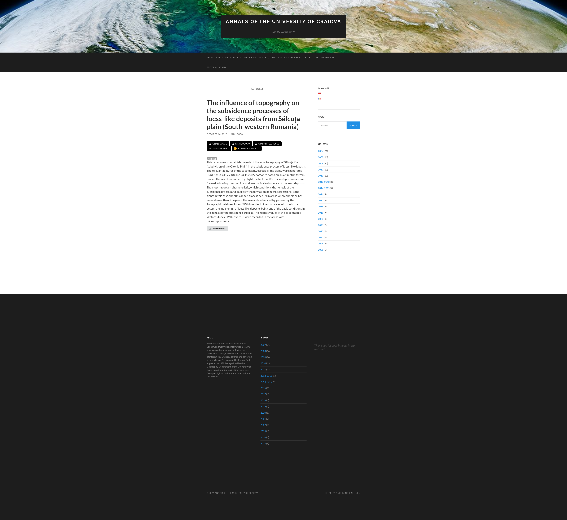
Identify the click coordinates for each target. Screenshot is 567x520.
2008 (320, 157)
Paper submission (253, 57)
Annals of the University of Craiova (283, 21)
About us (212, 57)
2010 (320, 169)
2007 (320, 151)
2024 (320, 243)
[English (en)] (319, 93)
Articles (230, 57)
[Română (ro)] (319, 98)
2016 (320, 194)
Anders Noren (344, 493)
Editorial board (216, 67)
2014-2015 (324, 188)
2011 (320, 175)
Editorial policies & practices (290, 57)
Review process (325, 57)
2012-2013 (324, 181)
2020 (320, 218)
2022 (320, 231)
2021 (320, 225)
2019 (320, 212)
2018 (320, 206)
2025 (320, 249)
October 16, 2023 (217, 134)
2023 (320, 237)
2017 (320, 200)
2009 (320, 163)
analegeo (237, 134)
